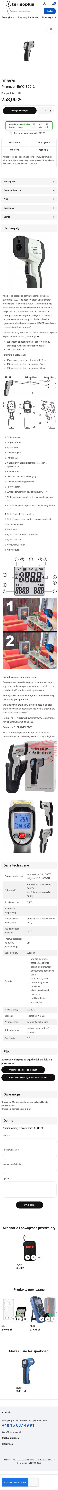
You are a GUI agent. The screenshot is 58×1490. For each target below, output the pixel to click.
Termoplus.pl (8, 17)
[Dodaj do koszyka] (27, 1257)
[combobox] (32, 11)
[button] (33, 1257)
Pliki (6, 199)
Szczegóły (9, 181)
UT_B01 (19, 1265)
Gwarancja (9, 208)
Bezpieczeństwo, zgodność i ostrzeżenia (28, 1077)
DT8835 (19, 1388)
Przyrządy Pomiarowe (28, 17)
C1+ (3, 1326)
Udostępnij (14, 142)
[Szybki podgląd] (39, 1257)
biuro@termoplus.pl (11, 1432)
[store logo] (20, 4)
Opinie (7, 217)
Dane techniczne (12, 190)
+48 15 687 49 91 (18, 1425)
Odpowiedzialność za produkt (23, 1070)
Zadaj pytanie (43, 142)
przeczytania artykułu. (29, 336)
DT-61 (32, 1326)
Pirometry (47, 17)
